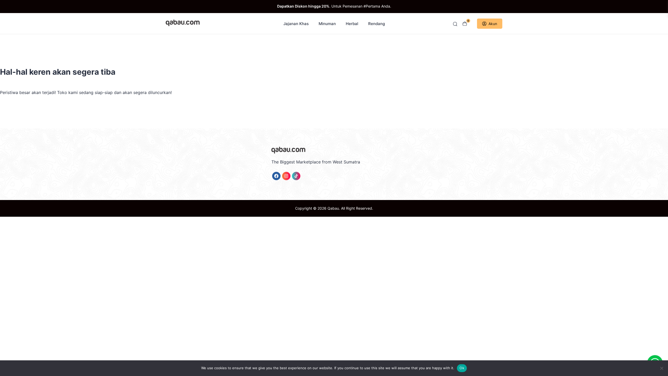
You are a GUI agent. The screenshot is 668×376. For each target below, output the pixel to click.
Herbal (352, 23)
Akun (492, 23)
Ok (462, 368)
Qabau (333, 208)
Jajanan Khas (296, 23)
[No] (661, 368)
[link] (276, 176)
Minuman (327, 23)
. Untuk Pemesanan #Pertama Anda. (334, 6)
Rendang (376, 23)
